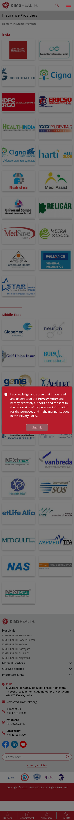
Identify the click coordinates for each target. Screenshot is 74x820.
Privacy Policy (48, 399)
